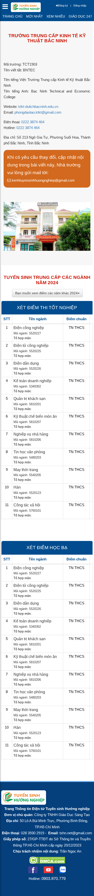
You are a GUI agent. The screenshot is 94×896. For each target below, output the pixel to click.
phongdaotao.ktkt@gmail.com (37, 112)
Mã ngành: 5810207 (27, 422)
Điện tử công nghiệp (30, 346)
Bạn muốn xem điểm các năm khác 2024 (46, 293)
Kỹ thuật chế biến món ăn (35, 416)
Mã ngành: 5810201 (27, 404)
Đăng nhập (80, 5)
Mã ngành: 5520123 (27, 493)
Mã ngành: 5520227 (27, 333)
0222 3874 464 (32, 122)
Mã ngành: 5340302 (27, 386)
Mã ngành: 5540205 (27, 475)
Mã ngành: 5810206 (27, 440)
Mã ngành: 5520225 (27, 351)
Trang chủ (12, 16)
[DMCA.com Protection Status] (47, 862)
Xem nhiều (56, 16)
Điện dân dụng (26, 363)
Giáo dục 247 (80, 16)
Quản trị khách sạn (29, 399)
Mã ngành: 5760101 (27, 510)
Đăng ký (63, 5)
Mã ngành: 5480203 (27, 457)
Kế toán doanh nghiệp (32, 381)
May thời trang (25, 470)
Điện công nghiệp (28, 328)
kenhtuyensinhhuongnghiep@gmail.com (43, 180)
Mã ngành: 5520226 (27, 368)
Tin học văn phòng (29, 452)
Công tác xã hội (26, 505)
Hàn (17, 487)
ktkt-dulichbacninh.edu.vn (38, 107)
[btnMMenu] (6, 8)
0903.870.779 (53, 878)
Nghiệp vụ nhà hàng (30, 434)
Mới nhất (34, 16)
